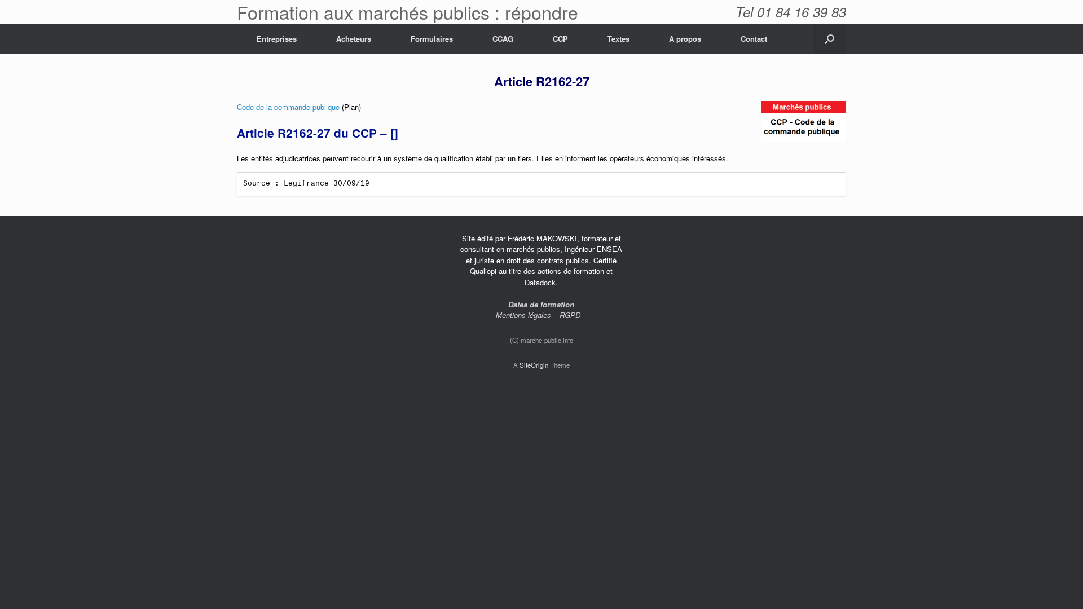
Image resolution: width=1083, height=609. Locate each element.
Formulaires (432, 38)
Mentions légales (523, 315)
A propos (685, 38)
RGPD (570, 315)
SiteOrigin (534, 364)
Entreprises (277, 38)
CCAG (502, 38)
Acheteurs (353, 38)
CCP (560, 38)
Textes (618, 38)
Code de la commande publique (288, 107)
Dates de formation (541, 304)
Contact (754, 38)
